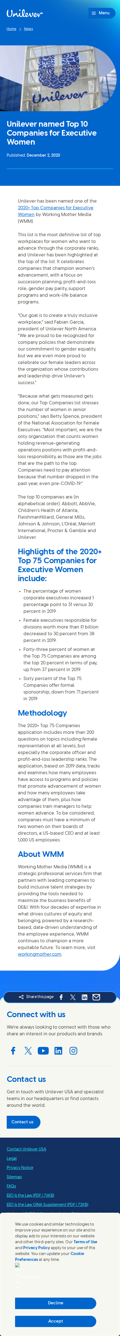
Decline (55, 1303)
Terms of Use (85, 1242)
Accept (55, 1321)
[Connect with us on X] (28, 1050)
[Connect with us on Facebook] (13, 1050)
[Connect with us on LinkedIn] (58, 1050)
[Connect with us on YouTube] (43, 1050)
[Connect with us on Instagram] (73, 1050)
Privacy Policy (36, 1248)
